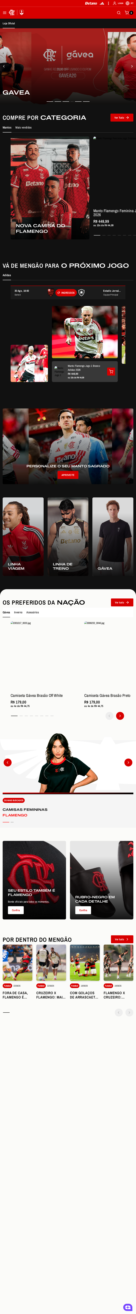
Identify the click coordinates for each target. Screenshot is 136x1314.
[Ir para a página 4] (114, 235)
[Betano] (91, 3)
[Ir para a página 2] (104, 235)
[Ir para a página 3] (109, 235)
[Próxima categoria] (128, 762)
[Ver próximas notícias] (129, 1013)
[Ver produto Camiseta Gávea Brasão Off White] (45, 656)
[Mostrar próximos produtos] (120, 716)
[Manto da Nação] (4, 66)
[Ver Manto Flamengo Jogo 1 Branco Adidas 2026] (111, 372)
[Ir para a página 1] (97, 235)
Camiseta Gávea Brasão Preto (107, 695)
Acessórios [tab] (32, 612)
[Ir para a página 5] (119, 235)
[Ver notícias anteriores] (119, 1013)
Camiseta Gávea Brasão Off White (37, 695)
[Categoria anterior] (8, 762)
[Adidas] (102, 3)
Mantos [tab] (7, 127)
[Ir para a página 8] (52, 715)
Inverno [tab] (18, 612)
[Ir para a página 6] (124, 235)
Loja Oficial (9, 23)
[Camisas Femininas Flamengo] (68, 780)
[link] (68, 66)
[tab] (50, 101)
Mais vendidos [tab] (23, 127)
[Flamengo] (17, 13)
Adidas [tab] (7, 275)
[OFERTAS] (132, 66)
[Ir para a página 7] (130, 235)
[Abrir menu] (5, 13)
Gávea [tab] (6, 612)
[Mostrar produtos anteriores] (109, 716)
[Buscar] (118, 12)
